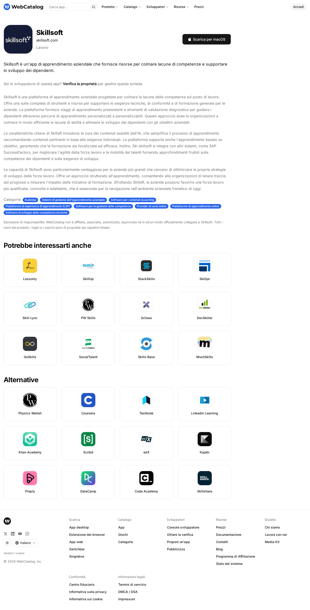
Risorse (179, 7)
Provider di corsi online (151, 206)
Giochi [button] (123, 534)
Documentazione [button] (228, 534)
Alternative (21, 380)
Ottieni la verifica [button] (180, 534)
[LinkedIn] (13, 534)
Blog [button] (219, 549)
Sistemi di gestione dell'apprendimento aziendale (73, 200)
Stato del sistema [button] (229, 564)
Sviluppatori (155, 7)
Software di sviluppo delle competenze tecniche (36, 212)
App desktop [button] (79, 527)
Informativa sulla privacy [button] (88, 592)
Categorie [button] (125, 542)
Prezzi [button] (221, 527)
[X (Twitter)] (5, 534)
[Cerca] (93, 7)
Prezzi (199, 7)
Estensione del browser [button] (87, 534)
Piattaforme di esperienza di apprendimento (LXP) (38, 206)
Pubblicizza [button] (176, 549)
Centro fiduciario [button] (81, 584)
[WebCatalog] (7, 521)
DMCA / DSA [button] (128, 592)
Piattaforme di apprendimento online (195, 206)
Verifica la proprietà (80, 83)
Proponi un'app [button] (178, 542)
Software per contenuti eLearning (132, 200)
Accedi (298, 7)
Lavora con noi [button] (276, 534)
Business (30, 200)
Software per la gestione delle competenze (103, 206)
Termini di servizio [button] (132, 584)
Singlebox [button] (76, 556)
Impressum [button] (126, 599)
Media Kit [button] (272, 542)
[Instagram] (27, 534)
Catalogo (130, 7)
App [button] (121, 527)
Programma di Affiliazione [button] (235, 556)
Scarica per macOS (209, 39)
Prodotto (108, 7)
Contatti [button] (222, 542)
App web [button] (76, 542)
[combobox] (25, 542)
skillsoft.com (47, 40)
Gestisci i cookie (14, 553)
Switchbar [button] (77, 549)
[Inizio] (23, 6)
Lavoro (42, 47)
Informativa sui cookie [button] (86, 599)
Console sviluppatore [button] (183, 527)
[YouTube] (20, 534)
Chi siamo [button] (272, 527)
